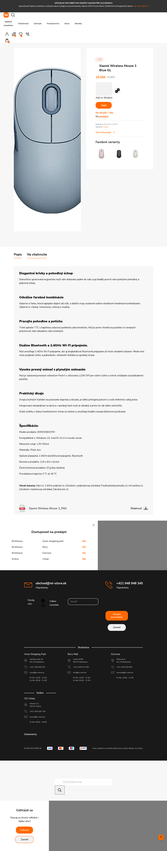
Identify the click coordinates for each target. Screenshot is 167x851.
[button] (7, 40)
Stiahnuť (136, 508)
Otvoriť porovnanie (117, 616)
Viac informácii (103, 132)
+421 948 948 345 (129, 583)
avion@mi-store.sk (37, 672)
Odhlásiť (24, 830)
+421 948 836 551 (37, 667)
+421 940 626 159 (37, 711)
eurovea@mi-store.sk (125, 672)
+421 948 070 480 (81, 667)
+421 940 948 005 (124, 667)
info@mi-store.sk (79, 672)
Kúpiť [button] (103, 105)
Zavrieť (116, 627)
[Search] (60, 790)
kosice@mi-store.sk (37, 717)
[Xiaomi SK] (6, 15)
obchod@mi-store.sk (51, 583)
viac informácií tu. (140, 6)
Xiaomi (105, 127)
